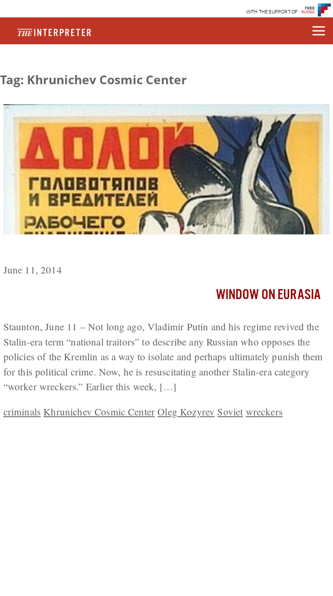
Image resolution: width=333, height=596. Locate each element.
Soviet (230, 411)
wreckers (264, 411)
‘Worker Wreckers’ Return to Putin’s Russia (113, 250)
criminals (22, 411)
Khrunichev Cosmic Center (99, 411)
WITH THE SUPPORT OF (272, 12)
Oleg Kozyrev (186, 411)
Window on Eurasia (268, 295)
